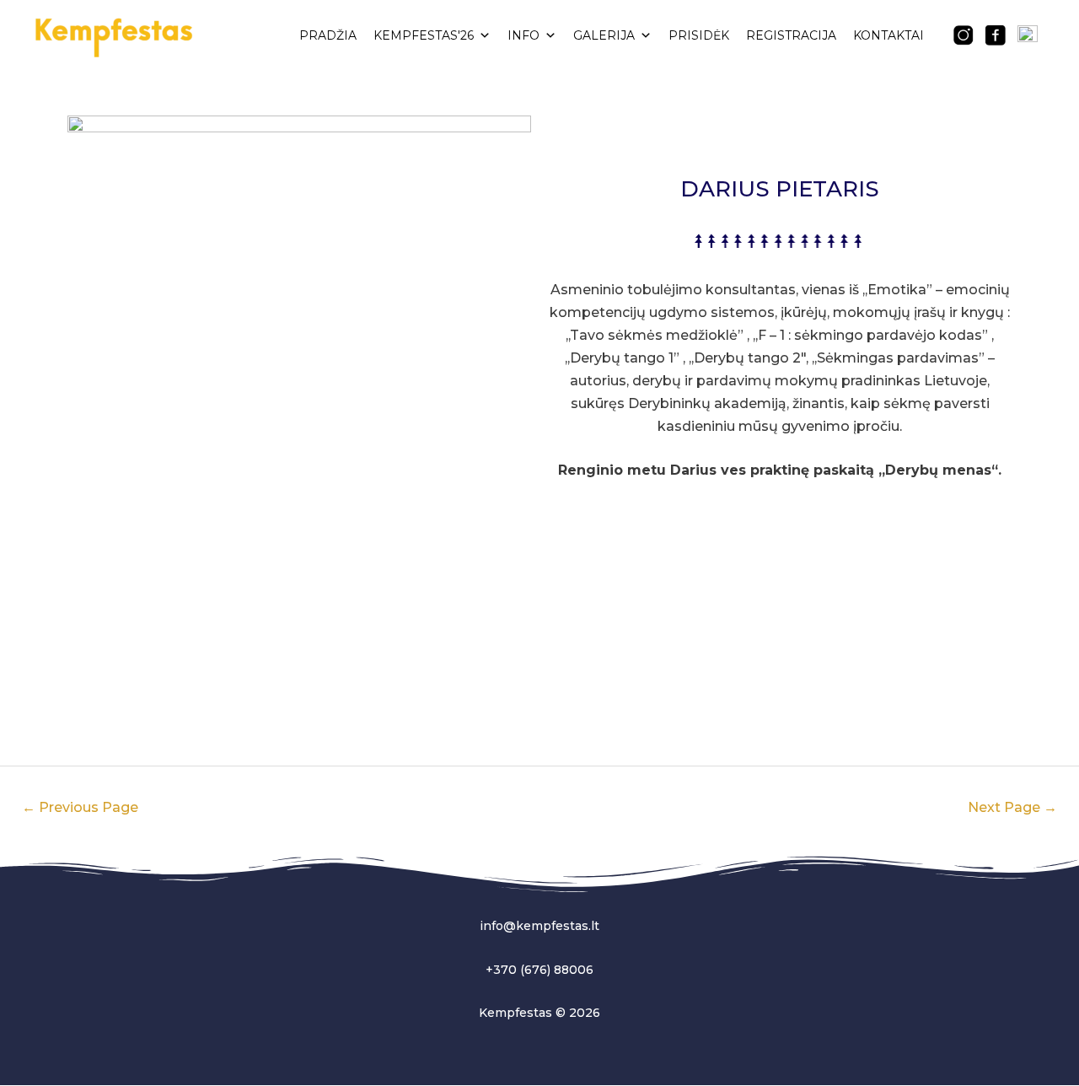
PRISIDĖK (698, 35)
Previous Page (80, 807)
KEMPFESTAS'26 (423, 35)
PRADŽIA (328, 35)
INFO (523, 35)
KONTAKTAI (888, 35)
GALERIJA (604, 35)
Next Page (1012, 807)
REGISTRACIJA (791, 35)
